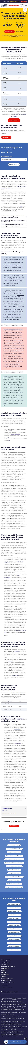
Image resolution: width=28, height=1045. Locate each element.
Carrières (3, 976)
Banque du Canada (9, 257)
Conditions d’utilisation (6, 980)
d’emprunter (18, 743)
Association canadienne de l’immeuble (13, 329)
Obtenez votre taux (9, 31)
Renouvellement (5, 964)
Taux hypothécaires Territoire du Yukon (13, 887)
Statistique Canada (15, 434)
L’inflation (5, 376)
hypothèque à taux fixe (8, 309)
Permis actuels (4, 984)
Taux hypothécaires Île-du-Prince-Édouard (13, 876)
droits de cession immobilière (19, 693)
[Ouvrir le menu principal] (26, 5)
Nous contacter (4, 974)
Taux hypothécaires (7, 808)
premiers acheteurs (15, 366)
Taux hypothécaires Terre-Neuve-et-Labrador (13, 859)
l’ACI (21, 206)
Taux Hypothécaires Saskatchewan (13, 883)
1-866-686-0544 (13, 5)
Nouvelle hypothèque (6, 960)
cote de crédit (17, 729)
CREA (10, 430)
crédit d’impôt (14, 675)
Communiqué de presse (7, 978)
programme (17, 651)
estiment (3, 201)
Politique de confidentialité (7, 982)
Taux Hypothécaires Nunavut (13, 869)
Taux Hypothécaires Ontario (13, 873)
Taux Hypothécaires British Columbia (13, 848)
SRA (8, 437)
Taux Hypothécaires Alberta (13, 845)
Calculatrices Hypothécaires (9, 813)
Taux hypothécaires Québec (13, 880)
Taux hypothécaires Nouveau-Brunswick (13, 855)
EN (22, 5)
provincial (10, 661)
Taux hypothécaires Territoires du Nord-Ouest (13, 862)
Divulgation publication (6, 987)
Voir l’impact (23, 1)
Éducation (4, 810)
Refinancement (5, 968)
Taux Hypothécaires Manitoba (13, 852)
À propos (3, 970)
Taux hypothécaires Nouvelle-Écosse (13, 866)
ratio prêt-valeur (11, 548)
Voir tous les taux (19, 31)
